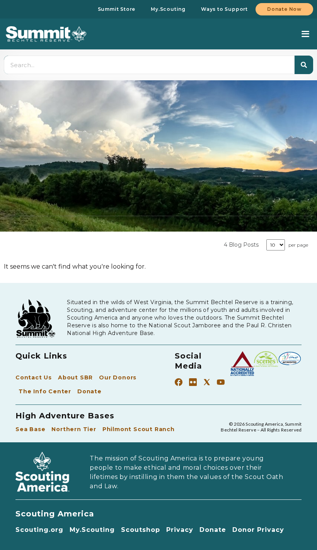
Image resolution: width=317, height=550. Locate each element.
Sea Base (30, 429)
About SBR (75, 377)
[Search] (304, 65)
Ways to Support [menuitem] (224, 9)
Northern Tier (73, 429)
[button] (305, 34)
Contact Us (33, 377)
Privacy (179, 529)
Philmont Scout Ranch (138, 429)
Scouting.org (39, 529)
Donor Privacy (258, 529)
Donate (89, 391)
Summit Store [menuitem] (117, 9)
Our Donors (117, 377)
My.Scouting (92, 529)
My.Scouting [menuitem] (168, 9)
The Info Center (45, 391)
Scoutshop (140, 529)
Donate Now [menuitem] (284, 9)
